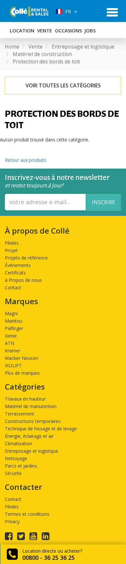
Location (22, 30)
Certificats (15, 273)
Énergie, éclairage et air (29, 436)
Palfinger (14, 328)
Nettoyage (16, 458)
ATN (9, 343)
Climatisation (18, 443)
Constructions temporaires (33, 421)
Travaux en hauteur (25, 399)
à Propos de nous (23, 280)
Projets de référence (26, 258)
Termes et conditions (27, 514)
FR (67, 11)
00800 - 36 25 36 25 (48, 557)
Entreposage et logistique (31, 451)
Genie (11, 336)
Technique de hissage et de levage (41, 429)
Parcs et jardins (21, 466)
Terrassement (19, 414)
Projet (11, 250)
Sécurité (13, 473)
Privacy (12, 521)
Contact (13, 287)
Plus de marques (22, 373)
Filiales (12, 243)
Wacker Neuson (21, 358)
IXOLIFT (13, 365)
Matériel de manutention (31, 406)
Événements (18, 265)
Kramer (12, 351)
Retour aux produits (25, 160)
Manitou (13, 321)
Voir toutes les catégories (63, 85)
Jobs (90, 30)
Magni (11, 313)
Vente (44, 30)
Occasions (68, 30)
